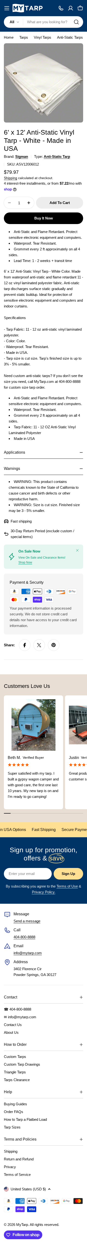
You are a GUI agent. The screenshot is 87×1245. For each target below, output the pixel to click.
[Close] (77, 550)
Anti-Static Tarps (70, 37)
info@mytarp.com (28, 953)
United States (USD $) (28, 1189)
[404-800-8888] (61, 8)
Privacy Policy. (43, 892)
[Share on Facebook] (24, 645)
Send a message (27, 921)
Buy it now (43, 218)
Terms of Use (67, 886)
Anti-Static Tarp (57, 156)
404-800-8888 (24, 937)
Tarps (23, 37)
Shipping (10, 178)
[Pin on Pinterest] (53, 645)
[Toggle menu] (7, 8)
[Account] (70, 8)
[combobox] (43, 22)
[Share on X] (39, 645)
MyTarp (22, 1225)
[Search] (76, 22)
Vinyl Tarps (42, 37)
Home (9, 37)
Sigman (21, 156)
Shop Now (25, 562)
